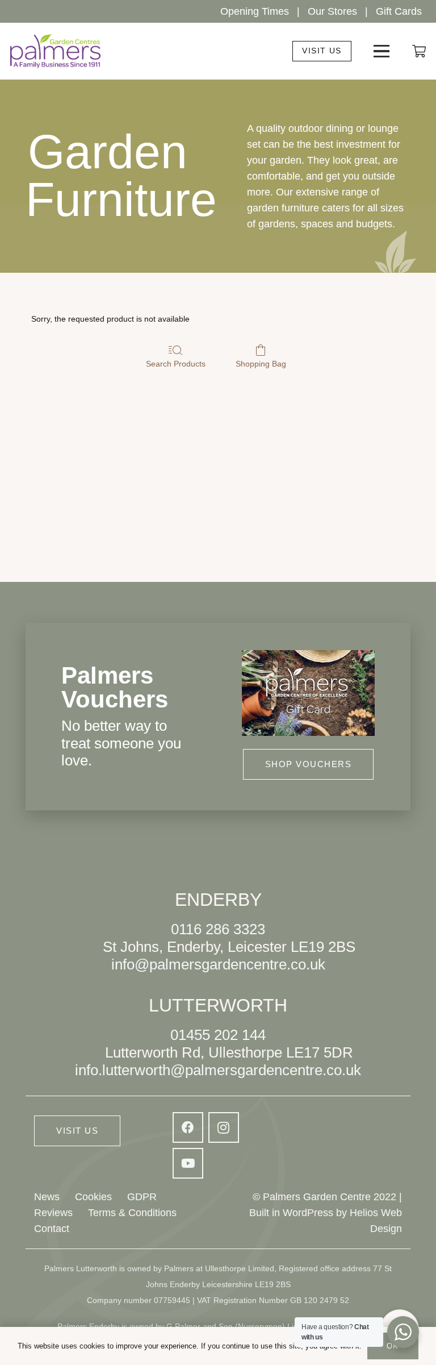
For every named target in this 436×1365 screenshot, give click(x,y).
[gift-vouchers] (308, 693)
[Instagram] (223, 1127)
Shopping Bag (261, 363)
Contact (51, 1228)
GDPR (142, 1196)
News (47, 1196)
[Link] (419, 51)
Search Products (176, 363)
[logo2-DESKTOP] (55, 51)
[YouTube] (188, 1163)
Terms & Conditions (132, 1212)
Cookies (93, 1196)
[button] (382, 51)
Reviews (53, 1212)
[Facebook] (188, 1127)
